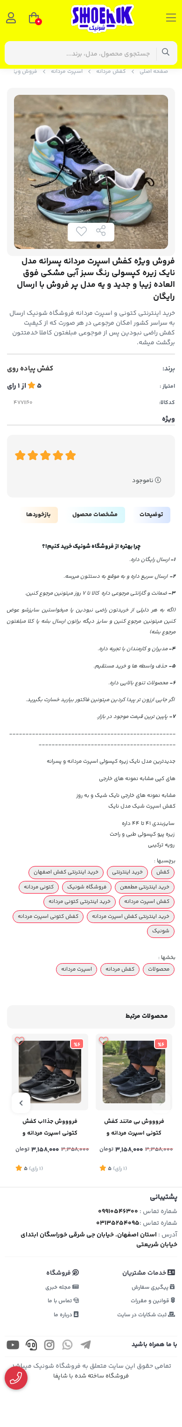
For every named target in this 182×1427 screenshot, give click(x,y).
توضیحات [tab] (151, 514)
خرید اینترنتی (127, 872)
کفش (162, 872)
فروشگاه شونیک (86, 887)
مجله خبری (58, 1287)
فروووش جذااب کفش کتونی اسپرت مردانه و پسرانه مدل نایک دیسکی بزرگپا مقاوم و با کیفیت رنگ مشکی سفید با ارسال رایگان (50, 1128)
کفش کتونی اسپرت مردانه (48, 916)
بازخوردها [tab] (38, 514)
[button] (161, 1103)
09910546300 (118, 1212)
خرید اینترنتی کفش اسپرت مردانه (130, 916)
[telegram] (86, 1346)
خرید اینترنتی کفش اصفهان (66, 872)
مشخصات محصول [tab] (95, 514)
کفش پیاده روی (30, 369)
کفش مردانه (111, 71)
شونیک (160, 931)
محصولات (158, 969)
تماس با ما (60, 1301)
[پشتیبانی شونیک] (16, 1378)
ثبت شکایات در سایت (142, 1315)
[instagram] (49, 1346)
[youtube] (13, 1346)
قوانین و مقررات (151, 1301)
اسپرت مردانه (67, 71)
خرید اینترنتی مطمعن (144, 887)
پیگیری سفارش (151, 1287)
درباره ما (64, 1315)
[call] (31, 1346)
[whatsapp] (68, 1346)
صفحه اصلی (154, 71)
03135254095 (118, 1223)
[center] (165, 53)
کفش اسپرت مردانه (146, 901)
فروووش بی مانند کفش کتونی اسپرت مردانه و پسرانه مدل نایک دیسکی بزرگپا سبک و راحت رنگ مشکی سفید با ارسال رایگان (134, 1128)
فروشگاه (59, 1273)
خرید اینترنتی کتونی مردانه (80, 901)
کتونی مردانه (39, 887)
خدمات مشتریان (145, 1273)
